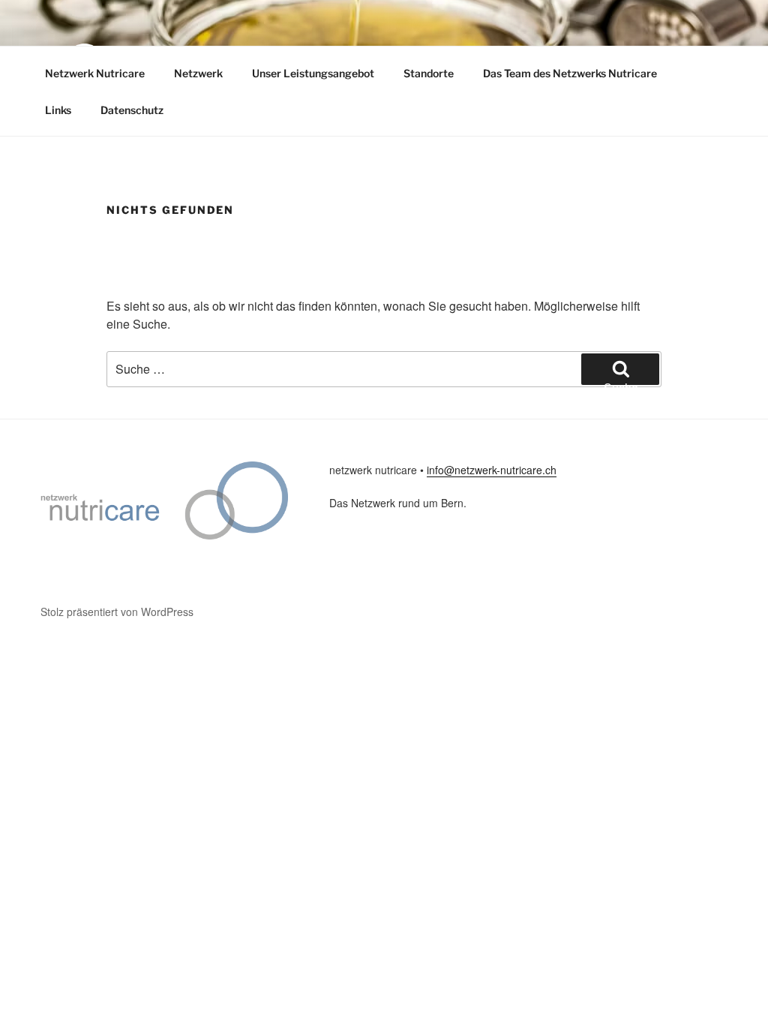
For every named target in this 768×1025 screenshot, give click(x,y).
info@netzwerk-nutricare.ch (491, 469)
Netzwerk (198, 73)
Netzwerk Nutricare (95, 73)
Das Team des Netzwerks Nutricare (570, 73)
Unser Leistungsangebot (313, 73)
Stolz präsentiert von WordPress (117, 611)
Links (58, 110)
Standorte (429, 73)
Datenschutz (132, 110)
